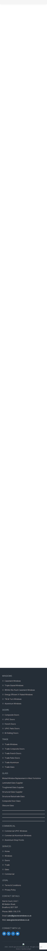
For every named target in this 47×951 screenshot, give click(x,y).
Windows (8, 856)
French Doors (10, 724)
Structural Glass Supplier (12, 792)
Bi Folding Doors (11, 733)
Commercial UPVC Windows (16, 831)
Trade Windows (11, 744)
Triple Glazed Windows (14, 685)
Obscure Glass (8, 805)
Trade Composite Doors (14, 749)
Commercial (9, 874)
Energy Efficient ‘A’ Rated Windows (19, 694)
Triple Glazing (20, 139)
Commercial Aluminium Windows (18, 835)
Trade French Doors (13, 753)
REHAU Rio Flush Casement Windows (20, 690)
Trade (7, 865)
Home (7, 851)
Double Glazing (15, 64)
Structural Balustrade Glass (13, 796)
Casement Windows (13, 681)
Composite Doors (12, 715)
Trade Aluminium (12, 762)
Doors (7, 860)
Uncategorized (20, 382)
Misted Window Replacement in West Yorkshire (21, 778)
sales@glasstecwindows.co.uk (19, 915)
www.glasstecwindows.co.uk (18, 920)
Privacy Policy (10, 890)
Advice (7, 64)
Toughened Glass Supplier (13, 787)
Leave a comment (22, 66)
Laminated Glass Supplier (12, 783)
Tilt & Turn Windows (13, 699)
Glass (7, 869)
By (26, 64)
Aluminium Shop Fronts (14, 840)
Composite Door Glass (11, 801)
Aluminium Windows (13, 703)
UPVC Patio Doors (12, 728)
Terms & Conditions (13, 885)
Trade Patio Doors (12, 758)
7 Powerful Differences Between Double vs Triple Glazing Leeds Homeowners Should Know (21, 131)
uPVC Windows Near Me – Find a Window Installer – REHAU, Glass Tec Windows (22, 452)
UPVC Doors (10, 719)
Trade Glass (9, 767)
